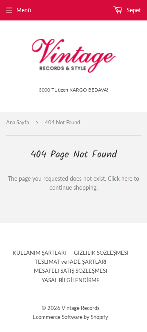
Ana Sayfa (17, 122)
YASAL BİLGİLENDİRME (71, 280)
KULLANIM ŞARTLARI (39, 252)
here (126, 178)
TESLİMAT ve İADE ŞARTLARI (71, 261)
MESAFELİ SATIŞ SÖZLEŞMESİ (70, 270)
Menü (23, 10)
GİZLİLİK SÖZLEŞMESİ (101, 252)
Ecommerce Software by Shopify (70, 317)
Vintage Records (81, 308)
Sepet (133, 10)
